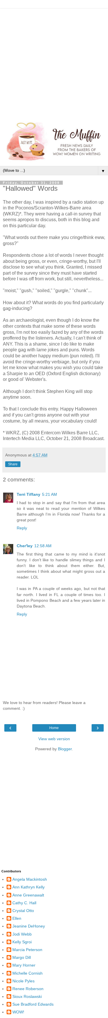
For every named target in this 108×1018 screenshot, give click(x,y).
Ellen (16, 918)
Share (13, 464)
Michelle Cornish (27, 973)
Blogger (65, 749)
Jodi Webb (22, 934)
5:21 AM (49, 494)
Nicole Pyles (23, 981)
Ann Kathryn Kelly (28, 887)
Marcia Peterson (27, 949)
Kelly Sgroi (22, 942)
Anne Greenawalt (28, 895)
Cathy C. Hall (24, 903)
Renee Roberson (27, 988)
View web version (54, 738)
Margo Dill (21, 957)
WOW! (18, 1012)
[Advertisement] (54, 62)
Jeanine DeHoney (28, 926)
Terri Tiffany (28, 494)
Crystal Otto (23, 910)
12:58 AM (43, 545)
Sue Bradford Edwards (33, 1004)
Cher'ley (25, 545)
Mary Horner (23, 965)
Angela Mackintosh (29, 879)
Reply (22, 528)
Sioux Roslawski (27, 996)
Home (54, 728)
